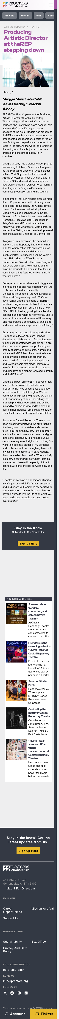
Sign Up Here (28, 543)
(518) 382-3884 (14, 969)
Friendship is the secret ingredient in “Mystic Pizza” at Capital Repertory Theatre (39, 650)
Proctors (9, 15)
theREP (25, 15)
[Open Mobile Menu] (51, 5)
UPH (38, 15)
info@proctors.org (15, 980)
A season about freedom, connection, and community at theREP (37, 611)
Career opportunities (12, 910)
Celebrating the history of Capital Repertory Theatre (39, 713)
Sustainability (12, 941)
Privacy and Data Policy (15, 949)
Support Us (11, 918)
